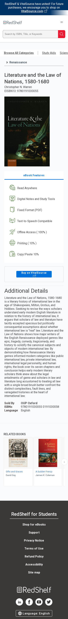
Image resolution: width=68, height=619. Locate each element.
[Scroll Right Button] (64, 462)
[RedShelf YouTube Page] (39, 604)
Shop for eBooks (34, 524)
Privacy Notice (34, 540)
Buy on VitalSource (34, 272)
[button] (33, 188)
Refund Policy (34, 556)
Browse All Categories (19, 53)
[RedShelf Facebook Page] (29, 604)
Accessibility (34, 564)
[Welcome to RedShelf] (12, 22)
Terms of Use (34, 548)
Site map (34, 572)
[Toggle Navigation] (61, 22)
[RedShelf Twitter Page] (48, 604)
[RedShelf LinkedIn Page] (19, 604)
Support (34, 532)
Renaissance (18, 62)
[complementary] (34, 455)
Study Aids (49, 53)
